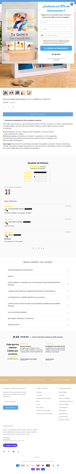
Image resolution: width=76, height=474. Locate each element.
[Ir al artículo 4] (23, 92)
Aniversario (62, 410)
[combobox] (44, 35)
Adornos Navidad (64, 398)
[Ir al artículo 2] (11, 92)
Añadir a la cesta (38, 114)
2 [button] (35, 248)
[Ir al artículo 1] (5, 92)
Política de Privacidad (43, 410)
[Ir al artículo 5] (29, 92)
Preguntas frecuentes (43, 398)
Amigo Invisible (64, 404)
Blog (37, 401)
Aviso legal (39, 407)
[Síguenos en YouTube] (13, 451)
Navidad (61, 395)
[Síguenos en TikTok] (18, 451)
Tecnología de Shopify (46, 461)
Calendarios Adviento (66, 401)
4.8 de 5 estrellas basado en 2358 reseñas (47, 337)
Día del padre (63, 417)
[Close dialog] (71, 4)
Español (37, 457)
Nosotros (39, 392)
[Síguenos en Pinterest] (9, 451)
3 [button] (38, 248)
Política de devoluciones (44, 414)
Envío (38, 404)
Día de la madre (64, 420)
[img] (8, 206)
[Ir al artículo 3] (17, 92)
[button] (28, 172)
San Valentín (63, 414)
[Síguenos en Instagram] (4, 451)
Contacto (39, 395)
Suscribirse (10, 407)
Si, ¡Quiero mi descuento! (56, 48)
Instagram (6, 439)
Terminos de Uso (61, 58)
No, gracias (56, 54)
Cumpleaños (63, 407)
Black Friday (63, 392)
